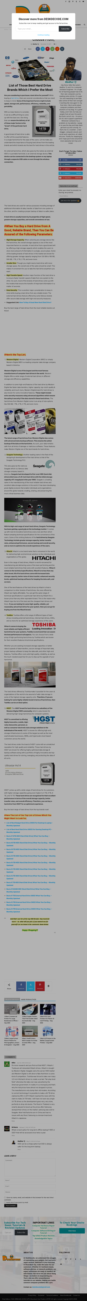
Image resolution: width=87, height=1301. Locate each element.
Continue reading (43, 35)
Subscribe (65, 29)
